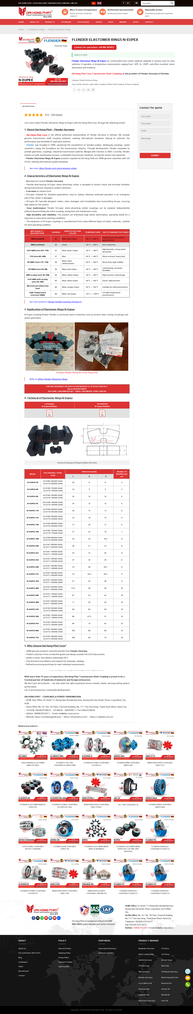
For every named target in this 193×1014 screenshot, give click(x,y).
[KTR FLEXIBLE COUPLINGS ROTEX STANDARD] (33, 828)
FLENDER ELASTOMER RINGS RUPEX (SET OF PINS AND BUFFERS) (128, 848)
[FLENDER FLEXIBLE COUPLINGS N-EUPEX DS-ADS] (64, 786)
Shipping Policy (64, 953)
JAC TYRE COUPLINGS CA (128, 805)
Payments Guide (65, 962)
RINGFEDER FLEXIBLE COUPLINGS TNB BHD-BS (97, 892)
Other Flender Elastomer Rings (52, 379)
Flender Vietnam (82, 84)
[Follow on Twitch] (59, 918)
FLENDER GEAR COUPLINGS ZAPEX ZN (65, 847)
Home (21, 22)
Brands (123, 22)
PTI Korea (165, 948)
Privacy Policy (63, 957)
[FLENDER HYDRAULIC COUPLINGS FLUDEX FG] (160, 828)
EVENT (136, 22)
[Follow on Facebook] (124, 3)
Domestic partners (106, 953)
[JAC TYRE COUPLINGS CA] (128, 786)
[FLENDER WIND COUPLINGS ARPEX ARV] (128, 744)
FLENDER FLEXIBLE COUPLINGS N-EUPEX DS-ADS (64, 805)
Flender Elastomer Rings (59, 29)
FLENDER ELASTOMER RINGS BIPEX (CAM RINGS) (96, 847)
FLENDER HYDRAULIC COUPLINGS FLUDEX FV (128, 892)
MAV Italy (165, 966)
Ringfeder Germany (146, 948)
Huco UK (164, 1001)
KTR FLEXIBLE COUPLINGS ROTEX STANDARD (33, 847)
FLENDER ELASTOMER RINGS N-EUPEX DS (33, 805)
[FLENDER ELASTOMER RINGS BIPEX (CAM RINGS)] (96, 828)
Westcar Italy (144, 989)
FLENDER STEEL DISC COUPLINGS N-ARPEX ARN (64, 764)
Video (20, 966)
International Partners (107, 948)
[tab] (28, 106)
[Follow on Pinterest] (46, 918)
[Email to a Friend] (83, 90)
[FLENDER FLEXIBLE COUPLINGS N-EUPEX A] (96, 744)
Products (50, 22)
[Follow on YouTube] (137, 3)
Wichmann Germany (147, 1001)
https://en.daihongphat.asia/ (48, 717)
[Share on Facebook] (74, 90)
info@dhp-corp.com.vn (68, 713)
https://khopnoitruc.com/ (76, 717)
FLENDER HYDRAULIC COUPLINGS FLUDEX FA (160, 892)
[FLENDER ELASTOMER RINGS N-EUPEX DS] (33, 786)
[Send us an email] (128, 3)
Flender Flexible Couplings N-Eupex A (64, 302)
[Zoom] (21, 82)
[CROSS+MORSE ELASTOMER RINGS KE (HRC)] (33, 744)
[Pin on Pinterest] (88, 90)
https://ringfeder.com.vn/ (101, 717)
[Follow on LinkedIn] (50, 918)
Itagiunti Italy (144, 995)
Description (28, 106)
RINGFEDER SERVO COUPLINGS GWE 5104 (64, 892)
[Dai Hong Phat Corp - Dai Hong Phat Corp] (38, 13)
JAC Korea (165, 954)
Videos (99, 22)
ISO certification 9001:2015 (29, 953)
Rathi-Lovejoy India (146, 954)
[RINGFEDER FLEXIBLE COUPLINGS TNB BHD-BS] (96, 872)
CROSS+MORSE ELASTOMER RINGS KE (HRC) (33, 764)
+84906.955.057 (41, 713)
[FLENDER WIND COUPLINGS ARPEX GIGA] (160, 786)
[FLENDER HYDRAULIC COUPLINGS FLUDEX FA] (160, 872)
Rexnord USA (166, 983)
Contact (149, 22)
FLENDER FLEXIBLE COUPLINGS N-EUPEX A (96, 764)
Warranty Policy (64, 948)
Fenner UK (165, 989)
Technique (66, 22)
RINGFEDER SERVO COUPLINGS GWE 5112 (160, 764)
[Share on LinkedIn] (93, 90)
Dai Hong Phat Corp (37, 135)
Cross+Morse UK (145, 983)
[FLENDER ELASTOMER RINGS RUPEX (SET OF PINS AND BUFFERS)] (128, 828)
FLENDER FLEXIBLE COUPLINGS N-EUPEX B (33, 892)
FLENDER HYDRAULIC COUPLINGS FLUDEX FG (160, 847)
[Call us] (132, 3)
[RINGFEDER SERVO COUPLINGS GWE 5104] (64, 872)
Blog (110, 22)
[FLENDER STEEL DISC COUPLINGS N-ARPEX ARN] (64, 744)
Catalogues (83, 22)
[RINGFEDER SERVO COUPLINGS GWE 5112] (160, 744)
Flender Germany (145, 977)
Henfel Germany (145, 960)
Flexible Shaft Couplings (115, 84)
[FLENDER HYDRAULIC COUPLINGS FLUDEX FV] (128, 872)
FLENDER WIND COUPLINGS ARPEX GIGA (160, 805)
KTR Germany (144, 966)
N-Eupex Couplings (132, 84)
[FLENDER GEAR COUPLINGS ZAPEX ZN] (64, 828)
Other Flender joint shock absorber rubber (58, 168)
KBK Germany (144, 972)
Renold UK (165, 995)
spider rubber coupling (97, 84)
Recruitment (23, 971)
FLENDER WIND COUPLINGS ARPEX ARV (128, 764)
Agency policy (63, 966)
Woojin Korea (166, 960)
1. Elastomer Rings (36, 29)
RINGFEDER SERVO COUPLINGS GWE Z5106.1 (96, 805)
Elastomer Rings (42, 158)
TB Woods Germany (169, 972)
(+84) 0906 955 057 (65, 391)
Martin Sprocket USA (169, 977)
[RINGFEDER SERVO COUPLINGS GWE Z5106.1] (96, 786)
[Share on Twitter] (79, 90)
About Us (34, 22)
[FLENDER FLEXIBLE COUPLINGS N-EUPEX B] (33, 872)
